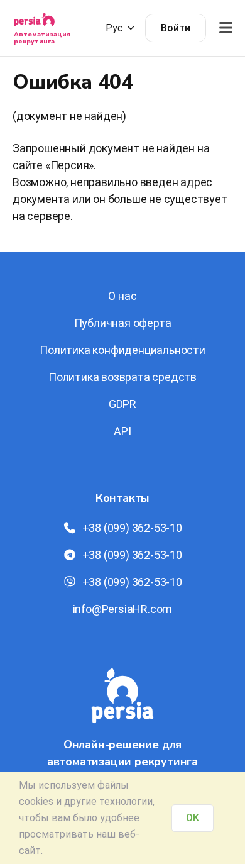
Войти (175, 28)
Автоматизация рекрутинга (42, 38)
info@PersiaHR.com (123, 609)
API (122, 431)
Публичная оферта (123, 323)
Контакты (122, 498)
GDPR (122, 404)
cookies (36, 801)
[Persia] (34, 24)
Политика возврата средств (122, 377)
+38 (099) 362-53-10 (132, 527)
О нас (122, 295)
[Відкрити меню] (225, 28)
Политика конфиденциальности (122, 350)
